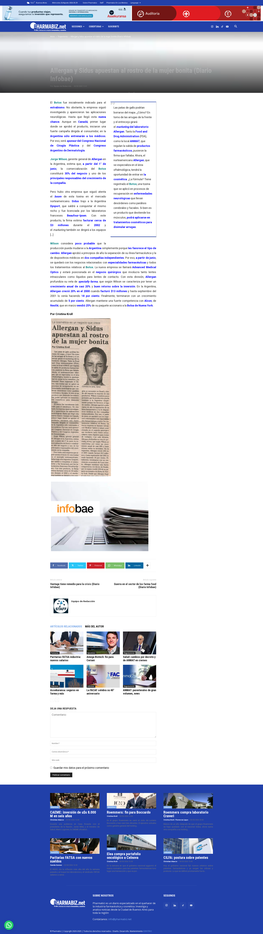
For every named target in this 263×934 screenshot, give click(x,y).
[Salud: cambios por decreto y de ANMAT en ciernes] (139, 643)
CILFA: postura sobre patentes (185, 857)
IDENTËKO (147, 931)
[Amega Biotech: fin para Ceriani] (103, 643)
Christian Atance (57, 820)
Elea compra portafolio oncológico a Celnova (124, 856)
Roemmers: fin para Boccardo (129, 812)
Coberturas (95, 26)
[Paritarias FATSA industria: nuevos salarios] (66, 643)
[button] (235, 26)
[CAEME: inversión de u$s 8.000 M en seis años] (75, 801)
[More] (147, 565)
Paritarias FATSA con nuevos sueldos (71, 859)
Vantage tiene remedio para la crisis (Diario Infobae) (74, 586)
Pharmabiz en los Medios (117, 3)
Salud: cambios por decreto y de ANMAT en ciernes (139, 658)
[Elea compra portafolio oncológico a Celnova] (131, 842)
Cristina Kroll (112, 816)
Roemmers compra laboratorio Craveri (185, 814)
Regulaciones (129, 653)
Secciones (77, 26)
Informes (91, 686)
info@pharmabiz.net (120, 919)
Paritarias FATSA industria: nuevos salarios (65, 658)
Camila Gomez (56, 865)
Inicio (52, 36)
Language (134, 3)
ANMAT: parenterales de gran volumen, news (139, 692)
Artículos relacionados (66, 626)
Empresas (55, 686)
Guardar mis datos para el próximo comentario (81, 767)
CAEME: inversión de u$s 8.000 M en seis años (73, 814)
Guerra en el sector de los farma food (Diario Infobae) (135, 586)
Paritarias (55, 653)
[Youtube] (227, 26)
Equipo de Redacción (62, 86)
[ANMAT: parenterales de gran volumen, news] (139, 676)
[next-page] (57, 700)
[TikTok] (222, 26)
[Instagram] (212, 26)
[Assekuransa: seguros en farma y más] (66, 676)
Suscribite (113, 26)
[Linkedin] (217, 26)
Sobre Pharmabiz (90, 3)
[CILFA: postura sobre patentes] (188, 846)
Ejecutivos (91, 653)
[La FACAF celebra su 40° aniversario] (103, 676)
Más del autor (94, 626)
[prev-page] (52, 700)
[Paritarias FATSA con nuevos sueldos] (75, 846)
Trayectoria (63, 36)
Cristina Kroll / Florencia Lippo (175, 820)
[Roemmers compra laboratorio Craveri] (188, 801)
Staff (101, 3)
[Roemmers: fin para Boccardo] (131, 801)
